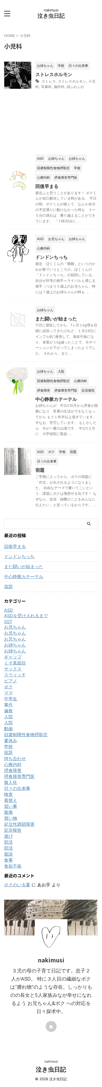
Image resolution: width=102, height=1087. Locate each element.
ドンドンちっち (51, 257)
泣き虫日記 (51, 15)
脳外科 (59, 86)
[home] (51, 1026)
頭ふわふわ (75, 86)
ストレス (49, 81)
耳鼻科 (46, 86)
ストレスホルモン (53, 74)
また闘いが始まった (56, 319)
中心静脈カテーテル (56, 399)
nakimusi (51, 1061)
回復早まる (46, 186)
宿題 (40, 470)
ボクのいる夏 (17, 884)
